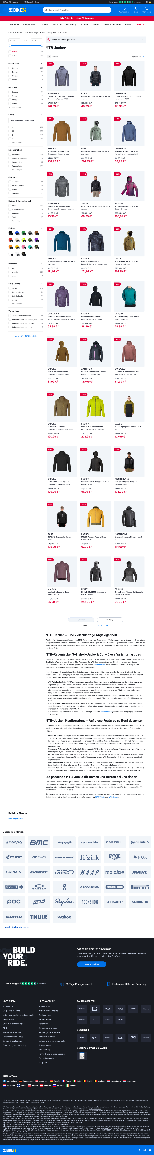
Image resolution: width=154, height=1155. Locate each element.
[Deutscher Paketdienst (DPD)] (95, 1038)
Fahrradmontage (46, 1058)
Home (10, 33)
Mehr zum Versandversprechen (128, 1128)
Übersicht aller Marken (14, 927)
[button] (25, 63)
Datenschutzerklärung (13, 1036)
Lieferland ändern (95, 1109)
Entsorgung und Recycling (14, 1045)
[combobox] (125, 57)
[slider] (10, 46)
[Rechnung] (82, 1009)
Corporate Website (11, 1010)
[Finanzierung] (108, 1020)
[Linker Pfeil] (49, 76)
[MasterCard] (95, 1009)
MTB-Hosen (113, 797)
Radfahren (18, 33)
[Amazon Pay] (82, 1020)
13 (107, 625)
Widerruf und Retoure (48, 1010)
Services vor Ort (10, 1019)
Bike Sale (64, 18)
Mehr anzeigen (17, 107)
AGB (5, 1028)
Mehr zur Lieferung (77, 1122)
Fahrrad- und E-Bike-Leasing (52, 1054)
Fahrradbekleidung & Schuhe (34, 33)
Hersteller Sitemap (47, 1036)
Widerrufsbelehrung (12, 1032)
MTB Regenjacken (15, 819)
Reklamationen (45, 1015)
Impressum (8, 1006)
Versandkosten (45, 1019)
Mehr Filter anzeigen (27, 336)
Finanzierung (44, 1049)
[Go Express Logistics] (133, 1038)
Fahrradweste (106, 712)
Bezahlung (43, 1023)
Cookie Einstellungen (12, 1041)
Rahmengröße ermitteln (49, 1032)
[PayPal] (133, 1009)
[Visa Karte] (108, 1009)
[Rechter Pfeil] (74, 76)
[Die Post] (108, 1038)
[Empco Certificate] (82, 1056)
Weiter (109, 620)
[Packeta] (146, 1038)
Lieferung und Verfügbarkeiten (52, 1041)
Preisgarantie (45, 1045)
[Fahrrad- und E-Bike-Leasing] (120, 1020)
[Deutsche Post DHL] (82, 1038)
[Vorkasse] (95, 1020)
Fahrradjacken (51, 33)
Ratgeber (43, 1062)
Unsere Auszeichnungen (14, 1023)
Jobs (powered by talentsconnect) (18, 1015)
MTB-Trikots (100, 797)
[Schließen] (142, 39)
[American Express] (120, 1009)
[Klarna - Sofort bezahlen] (146, 1009)
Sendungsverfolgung (48, 1028)
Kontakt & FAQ (45, 1006)
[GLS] (120, 1038)
